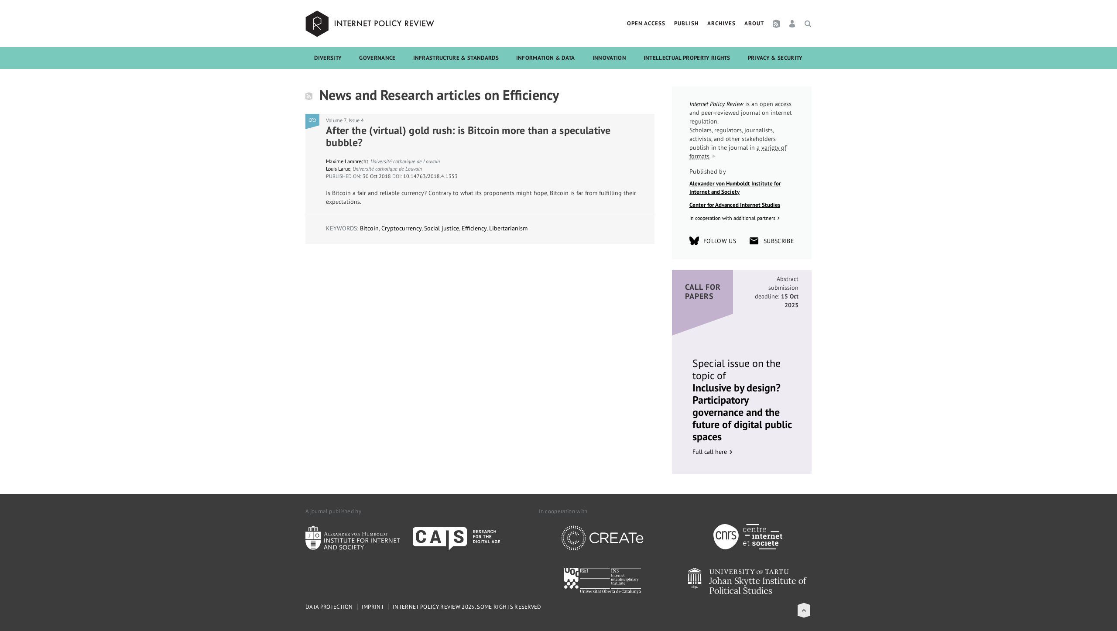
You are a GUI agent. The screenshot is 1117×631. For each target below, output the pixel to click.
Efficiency (474, 228)
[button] (804, 610)
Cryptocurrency (401, 228)
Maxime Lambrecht (347, 161)
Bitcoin (369, 228)
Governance (377, 58)
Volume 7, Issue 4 (345, 120)
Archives (721, 23)
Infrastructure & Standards (456, 58)
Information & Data (545, 58)
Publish (686, 23)
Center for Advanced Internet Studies (734, 205)
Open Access (646, 23)
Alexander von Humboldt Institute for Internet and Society (735, 188)
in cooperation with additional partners (732, 218)
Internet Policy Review (370, 23)
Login (792, 23)
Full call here (709, 452)
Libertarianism (508, 228)
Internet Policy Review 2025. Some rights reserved (467, 606)
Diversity (328, 58)
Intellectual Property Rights (687, 58)
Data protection (329, 606)
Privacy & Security (775, 58)
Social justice (441, 228)
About (754, 23)
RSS (776, 23)
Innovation (609, 58)
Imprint (373, 606)
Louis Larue (338, 168)
